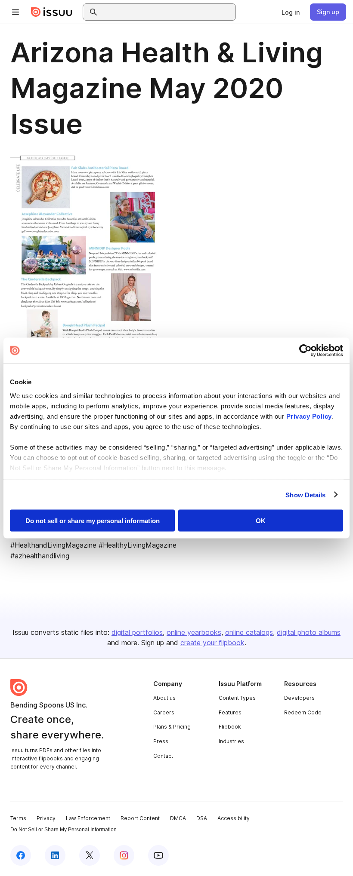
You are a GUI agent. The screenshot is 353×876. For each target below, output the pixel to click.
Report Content (140, 818)
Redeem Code (303, 712)
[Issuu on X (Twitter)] (89, 855)
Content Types (237, 698)
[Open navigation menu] (15, 12)
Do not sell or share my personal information (92, 520)
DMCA (178, 818)
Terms (18, 818)
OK (261, 520)
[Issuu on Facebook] (20, 855)
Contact (163, 756)
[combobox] (167, 12)
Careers (163, 712)
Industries (231, 741)
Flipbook (230, 726)
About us (164, 698)
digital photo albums (309, 632)
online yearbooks (194, 632)
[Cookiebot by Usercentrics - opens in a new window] (305, 350)
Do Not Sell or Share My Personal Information (63, 830)
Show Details (305, 494)
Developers (299, 698)
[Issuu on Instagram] (124, 855)
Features (230, 712)
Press (160, 741)
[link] (291, 12)
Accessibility (233, 818)
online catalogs (249, 632)
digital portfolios (137, 632)
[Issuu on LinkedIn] (55, 855)
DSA (201, 818)
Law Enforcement (88, 818)
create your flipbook (212, 642)
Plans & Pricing (172, 726)
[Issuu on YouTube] (158, 855)
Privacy (46, 818)
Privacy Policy (309, 416)
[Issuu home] (52, 12)
